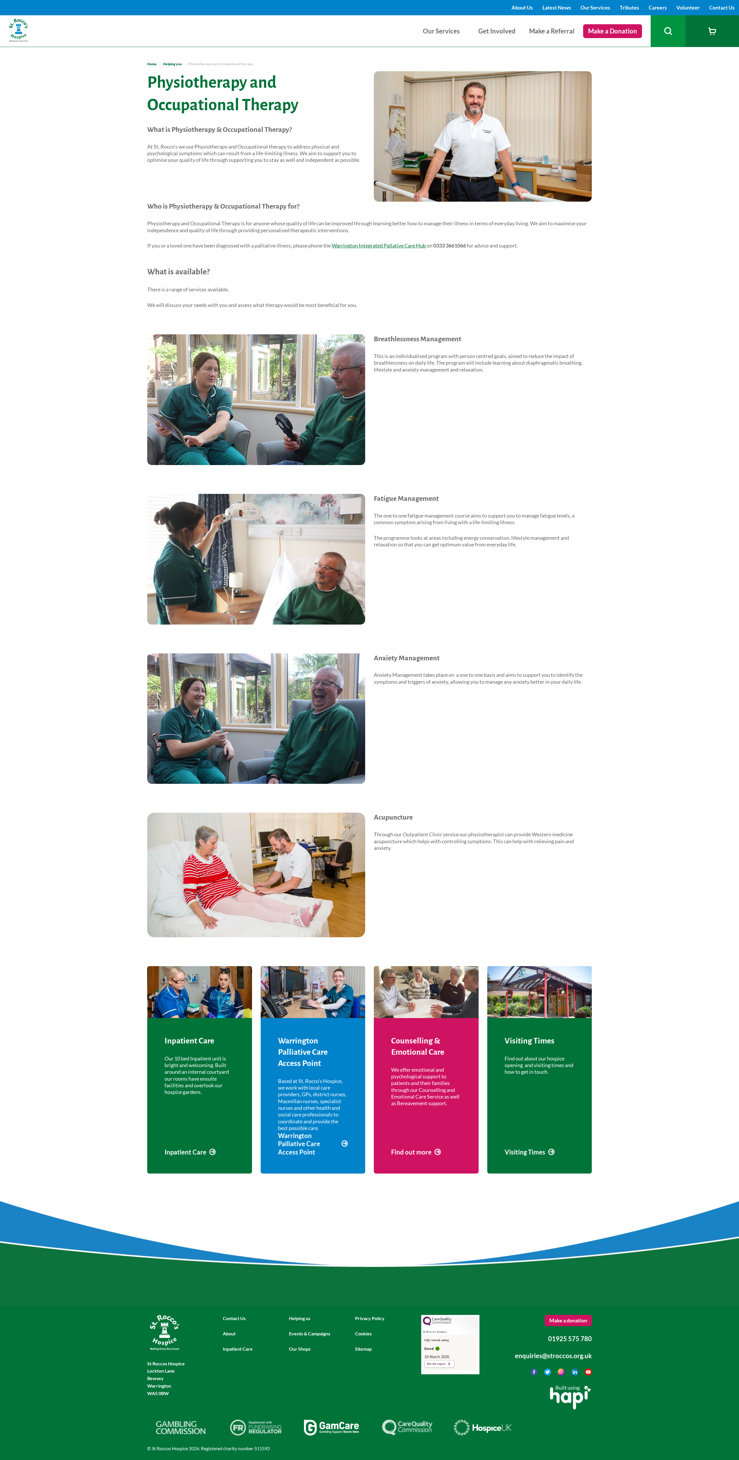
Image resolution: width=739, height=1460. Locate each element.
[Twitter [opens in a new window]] (548, 1373)
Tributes (630, 7)
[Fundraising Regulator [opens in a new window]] (256, 1433)
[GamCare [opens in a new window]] (331, 1433)
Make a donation (568, 1320)
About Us (523, 7)
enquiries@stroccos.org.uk (553, 1356)
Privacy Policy (370, 1318)
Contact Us (722, 7)
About (229, 1333)
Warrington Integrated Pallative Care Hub (379, 245)
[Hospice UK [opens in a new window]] (482, 1433)
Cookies (363, 1333)
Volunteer (688, 7)
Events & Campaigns (309, 1333)
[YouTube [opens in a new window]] (588, 1373)
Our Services (596, 7)
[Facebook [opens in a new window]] (534, 1373)
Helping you (172, 64)
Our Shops (300, 1349)
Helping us (299, 1318)
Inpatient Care (238, 1349)
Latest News (557, 7)
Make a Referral (551, 31)
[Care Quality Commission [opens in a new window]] (407, 1433)
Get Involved (497, 31)
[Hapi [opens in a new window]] (570, 1407)
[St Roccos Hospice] (32, 40)
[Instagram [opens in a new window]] (562, 1373)
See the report (436, 1363)
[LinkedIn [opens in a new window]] (575, 1373)
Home (152, 64)
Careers (658, 7)
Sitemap (363, 1349)
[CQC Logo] (437, 1324)
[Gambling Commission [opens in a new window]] (180, 1433)
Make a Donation (612, 31)
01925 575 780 (570, 1339)
